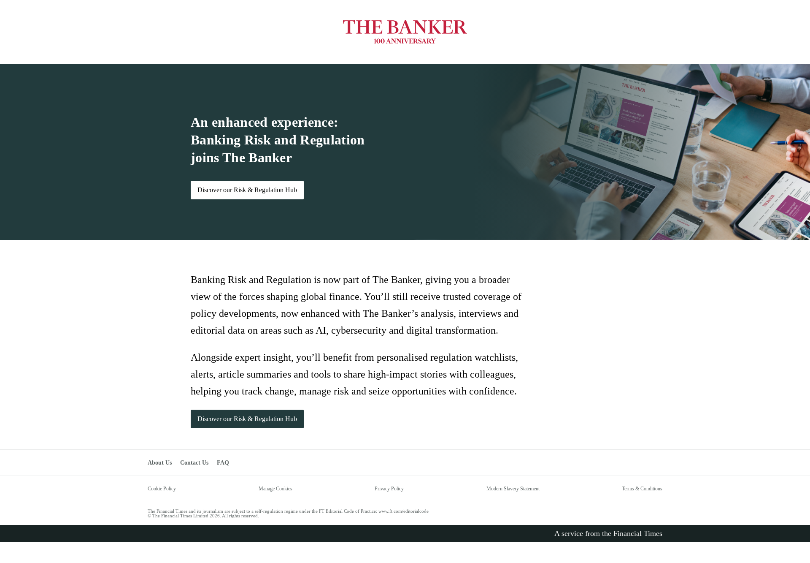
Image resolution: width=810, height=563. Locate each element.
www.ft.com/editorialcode (403, 511)
